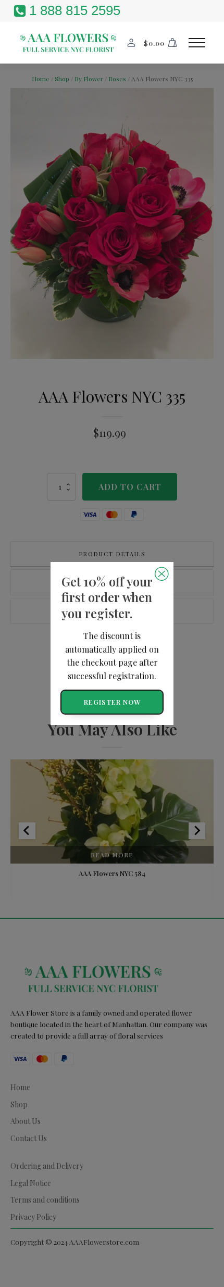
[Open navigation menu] (196, 42)
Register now (112, 701)
